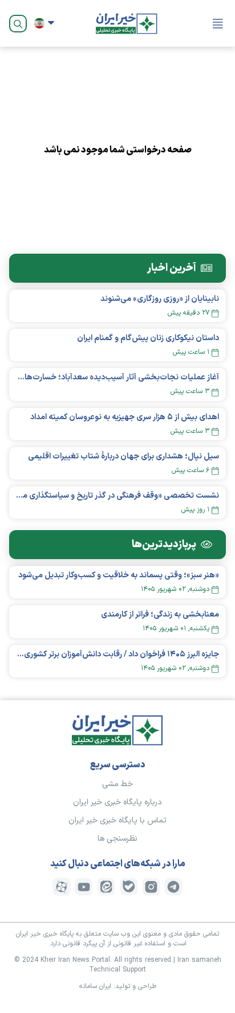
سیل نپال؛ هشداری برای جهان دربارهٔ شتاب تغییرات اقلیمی (123, 456)
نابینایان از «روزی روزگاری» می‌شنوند (159, 299)
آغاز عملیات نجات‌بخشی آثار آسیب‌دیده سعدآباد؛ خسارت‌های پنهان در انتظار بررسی (117, 377)
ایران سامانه (95, 986)
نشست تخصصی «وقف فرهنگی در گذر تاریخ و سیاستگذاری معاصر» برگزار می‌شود (117, 496)
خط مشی (117, 784)
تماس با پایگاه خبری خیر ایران (117, 820)
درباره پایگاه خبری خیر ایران (117, 802)
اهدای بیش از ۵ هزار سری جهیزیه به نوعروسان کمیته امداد (124, 417)
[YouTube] (84, 887)
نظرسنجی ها (117, 839)
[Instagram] (151, 887)
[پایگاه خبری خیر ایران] (126, 23)
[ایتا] (106, 887)
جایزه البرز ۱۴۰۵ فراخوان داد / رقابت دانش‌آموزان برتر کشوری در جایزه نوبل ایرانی (117, 654)
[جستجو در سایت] (18, 23)
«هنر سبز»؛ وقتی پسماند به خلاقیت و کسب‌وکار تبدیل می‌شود (118, 575)
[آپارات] (61, 887)
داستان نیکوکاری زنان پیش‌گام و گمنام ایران (148, 338)
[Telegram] (173, 887)
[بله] (129, 887)
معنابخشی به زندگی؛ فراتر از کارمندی (160, 615)
